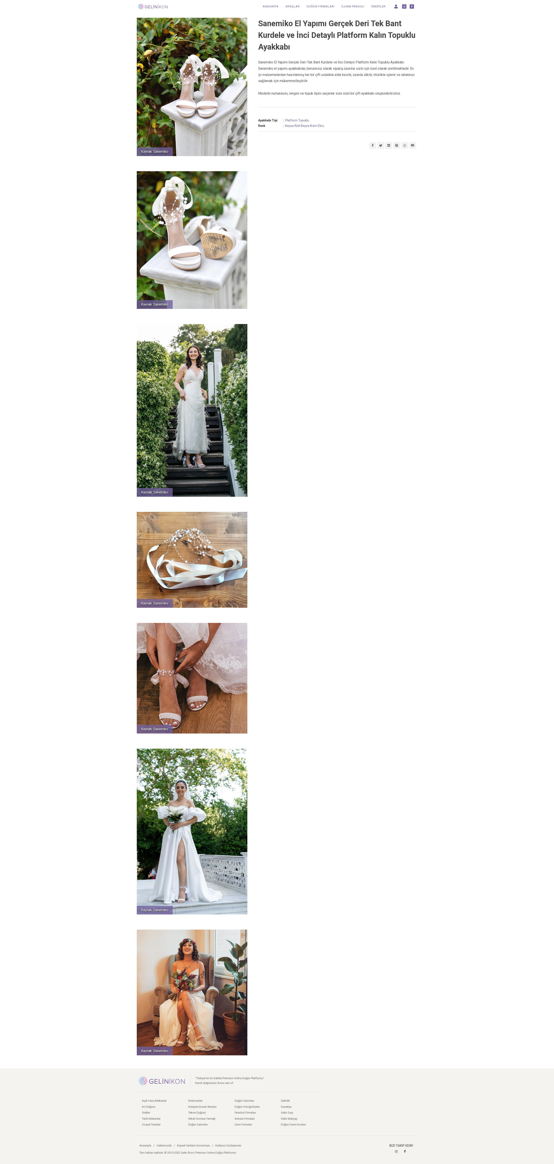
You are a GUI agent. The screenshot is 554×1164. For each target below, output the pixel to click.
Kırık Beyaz (302, 125)
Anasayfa (145, 1145)
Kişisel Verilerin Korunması (193, 1145)
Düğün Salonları (198, 1124)
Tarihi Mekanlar (151, 1118)
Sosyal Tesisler (151, 1124)
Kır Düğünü (148, 1106)
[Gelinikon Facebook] (404, 1151)
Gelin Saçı (287, 1112)
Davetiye (286, 1106)
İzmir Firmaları (243, 1124)
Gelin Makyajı (289, 1118)
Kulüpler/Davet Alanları (202, 1106)
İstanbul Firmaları (245, 1112)
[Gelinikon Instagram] (396, 1151)
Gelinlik (285, 1100)
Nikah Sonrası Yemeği (201, 1118)
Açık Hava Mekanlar (154, 1100)
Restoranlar (195, 1100)
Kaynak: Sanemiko (154, 152)
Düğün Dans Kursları (293, 1124)
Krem (313, 125)
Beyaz (289, 125)
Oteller (146, 1112)
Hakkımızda (164, 1145)
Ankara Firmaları (245, 1118)
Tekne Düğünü (197, 1112)
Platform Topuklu (297, 120)
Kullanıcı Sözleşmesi (228, 1145)
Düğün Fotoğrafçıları (247, 1106)
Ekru (321, 125)
